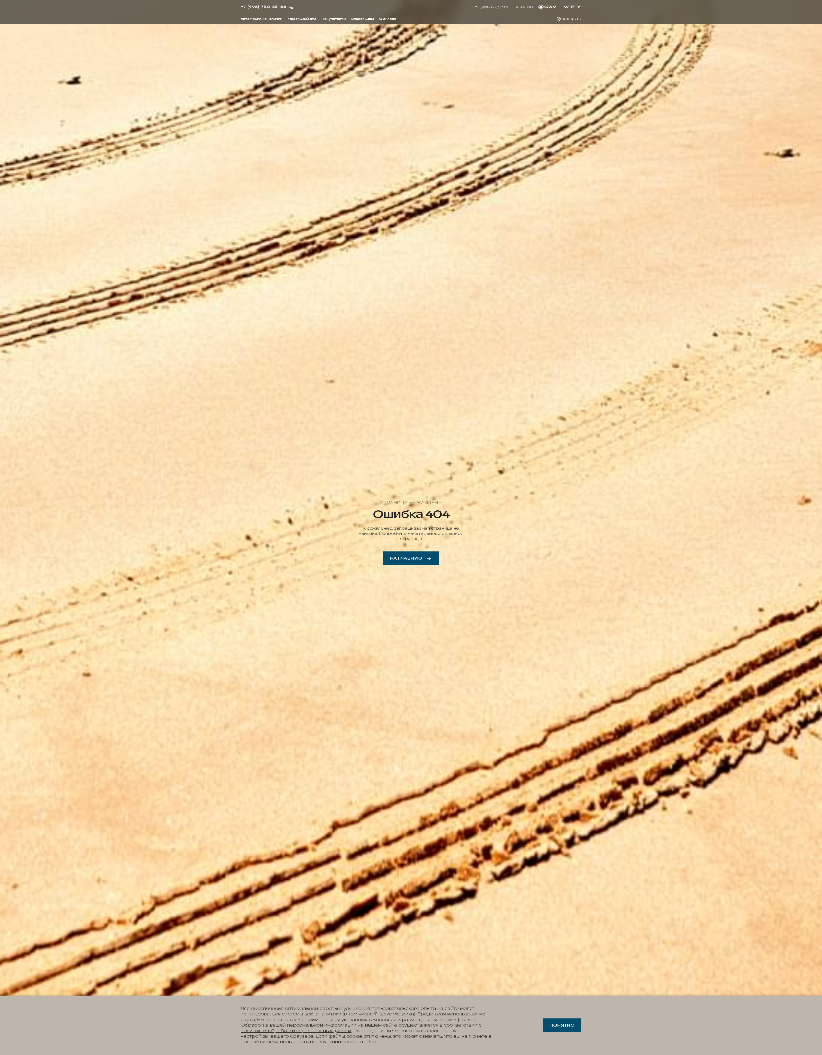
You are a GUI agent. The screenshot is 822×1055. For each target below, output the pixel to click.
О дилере (387, 19)
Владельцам (362, 19)
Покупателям (334, 19)
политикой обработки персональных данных (296, 1031)
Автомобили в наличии (261, 19)
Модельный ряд (301, 19)
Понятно (562, 1025)
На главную (406, 558)
